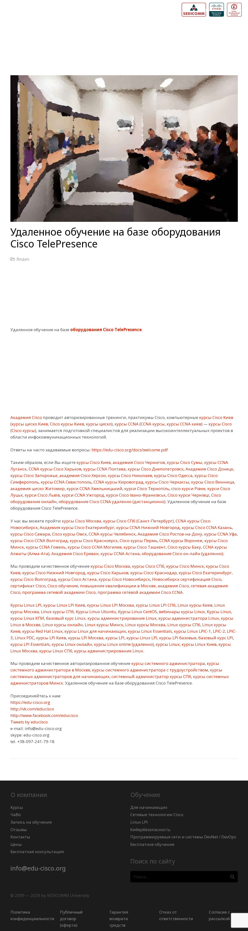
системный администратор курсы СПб (150, 676)
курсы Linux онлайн (71, 644)
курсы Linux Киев (199, 644)
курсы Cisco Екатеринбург (205, 572)
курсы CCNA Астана (120, 553)
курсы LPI (114, 638)
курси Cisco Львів (42, 495)
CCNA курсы (153, 424)
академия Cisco (173, 585)
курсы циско (98, 424)
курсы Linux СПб (55, 651)
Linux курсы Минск (103, 624)
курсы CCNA (126, 424)
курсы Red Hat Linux (41, 631)
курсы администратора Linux (188, 618)
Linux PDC (24, 638)
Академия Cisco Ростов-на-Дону (169, 534)
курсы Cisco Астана (77, 579)
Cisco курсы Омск (69, 534)
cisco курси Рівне (187, 488)
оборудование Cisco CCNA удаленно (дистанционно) (111, 501)
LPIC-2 (218, 631)
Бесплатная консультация (37, 851)
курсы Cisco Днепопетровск (155, 469)
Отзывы (18, 829)
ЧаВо (15, 814)
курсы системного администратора (167, 663)
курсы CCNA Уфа (220, 534)
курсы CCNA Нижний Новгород (147, 527)
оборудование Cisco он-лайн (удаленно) (182, 553)
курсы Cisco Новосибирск (124, 579)
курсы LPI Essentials (30, 644)
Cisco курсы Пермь (138, 540)
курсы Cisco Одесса (173, 475)
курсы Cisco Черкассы (166, 482)
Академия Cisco (26, 417)
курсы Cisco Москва (81, 521)
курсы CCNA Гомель (45, 547)
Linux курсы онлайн (62, 624)
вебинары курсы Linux (181, 611)
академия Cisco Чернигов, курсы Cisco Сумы (157, 462)
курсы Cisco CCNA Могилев (94, 547)
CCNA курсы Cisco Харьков (54, 469)
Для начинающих (148, 807)
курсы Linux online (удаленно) (123, 644)
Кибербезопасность (150, 829)
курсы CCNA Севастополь (66, 482)
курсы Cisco (220, 424)
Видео (22, 259)
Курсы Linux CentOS (137, 611)
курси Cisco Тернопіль (146, 488)
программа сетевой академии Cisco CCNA (140, 592)
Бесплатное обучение (152, 844)
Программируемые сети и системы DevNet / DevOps (183, 837)
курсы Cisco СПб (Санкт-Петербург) (138, 521)
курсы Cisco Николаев (129, 475)
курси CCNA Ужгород (82, 495)
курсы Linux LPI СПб (155, 605)
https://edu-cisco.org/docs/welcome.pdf (129, 450)
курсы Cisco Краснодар (153, 572)
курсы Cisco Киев (215, 417)
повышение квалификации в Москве (117, 585)
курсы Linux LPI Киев (63, 605)
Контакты (20, 837)
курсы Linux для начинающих (94, 631)
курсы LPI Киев (50, 638)
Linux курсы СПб (57, 611)
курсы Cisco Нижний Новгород (53, 572)
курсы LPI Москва (85, 638)
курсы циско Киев (30, 424)
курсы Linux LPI (141, 638)
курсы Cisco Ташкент (144, 547)
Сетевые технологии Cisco (156, 814)
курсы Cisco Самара (30, 534)
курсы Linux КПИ (27, 618)
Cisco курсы (23, 430)
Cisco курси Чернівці (188, 495)
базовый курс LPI (215, 638)
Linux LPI (139, 822)
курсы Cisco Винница (212, 482)
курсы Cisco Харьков (107, 572)
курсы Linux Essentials (149, 631)
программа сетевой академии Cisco (58, 592)
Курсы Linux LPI (25, 605)
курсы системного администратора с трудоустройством (149, 670)
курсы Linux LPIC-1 (192, 631)
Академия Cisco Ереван (74, 553)
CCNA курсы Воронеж (180, 540)
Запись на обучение (31, 822)
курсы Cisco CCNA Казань (206, 527)
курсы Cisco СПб (147, 566)
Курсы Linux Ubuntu (95, 611)
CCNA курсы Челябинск (112, 534)
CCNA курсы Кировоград (118, 482)
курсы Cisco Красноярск (93, 540)
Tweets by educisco (29, 722)
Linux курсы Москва (144, 624)
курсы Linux (167, 644)
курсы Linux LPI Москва (110, 605)
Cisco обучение (62, 585)
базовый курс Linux (65, 618)
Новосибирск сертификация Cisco (186, 579)
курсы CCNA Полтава (104, 469)
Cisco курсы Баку (184, 547)
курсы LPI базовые (177, 638)
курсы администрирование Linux (121, 618)
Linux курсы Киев (194, 605)
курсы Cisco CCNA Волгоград (39, 540)
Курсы (16, 807)
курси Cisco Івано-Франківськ (135, 495)
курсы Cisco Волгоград (33, 579)
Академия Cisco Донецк (209, 469)
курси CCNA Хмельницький (94, 488)
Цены (16, 844)
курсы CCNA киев (183, 424)
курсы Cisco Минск (184, 566)
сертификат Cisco (28, 585)
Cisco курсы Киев (66, 424)
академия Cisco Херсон (82, 475)
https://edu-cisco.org (30, 702)
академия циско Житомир (37, 488)
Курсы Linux (218, 611)
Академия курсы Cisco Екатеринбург (76, 527)
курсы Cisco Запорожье (33, 475)
